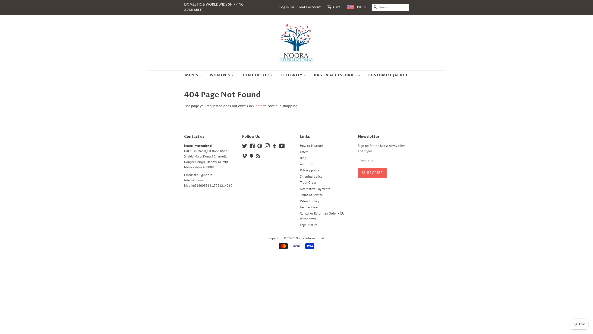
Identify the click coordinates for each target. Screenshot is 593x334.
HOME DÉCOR (255, 75)
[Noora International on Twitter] (244, 147)
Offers (304, 152)
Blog (303, 158)
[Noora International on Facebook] (252, 147)
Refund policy (309, 201)
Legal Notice (308, 225)
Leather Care (309, 207)
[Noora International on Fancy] (251, 157)
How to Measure (311, 146)
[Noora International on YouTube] (282, 147)
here (258, 105)
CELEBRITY (292, 75)
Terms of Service (311, 195)
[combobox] (356, 7)
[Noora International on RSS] (258, 157)
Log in (284, 7)
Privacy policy (310, 170)
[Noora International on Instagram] (267, 147)
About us (306, 164)
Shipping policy (311, 176)
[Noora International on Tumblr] (274, 147)
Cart (336, 7)
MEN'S (192, 75)
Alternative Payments (315, 189)
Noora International (310, 238)
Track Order (308, 182)
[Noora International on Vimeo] (244, 157)
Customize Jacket (388, 75)
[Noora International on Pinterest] (259, 147)
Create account (308, 7)
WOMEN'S (220, 75)
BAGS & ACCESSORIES (336, 75)
